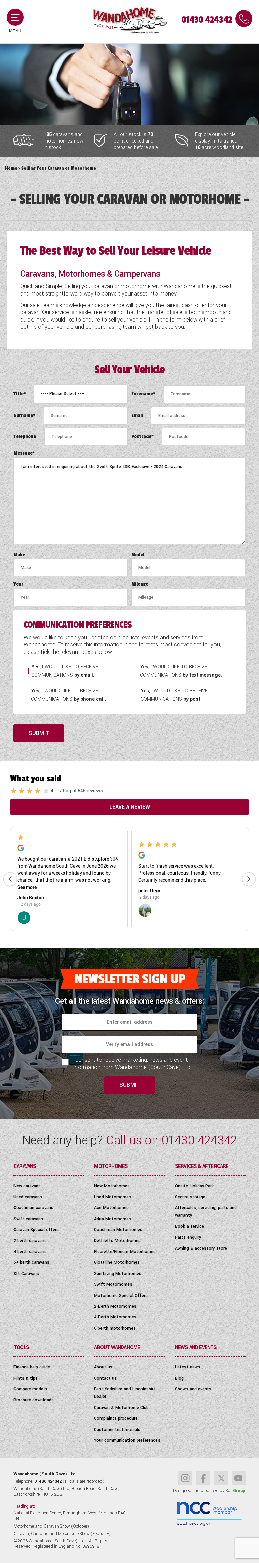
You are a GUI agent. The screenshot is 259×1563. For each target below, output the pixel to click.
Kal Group (235, 1491)
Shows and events (193, 1389)
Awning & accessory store (201, 1248)
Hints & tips (25, 1378)
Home (11, 168)
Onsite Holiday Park (194, 1186)
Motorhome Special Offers (121, 1295)
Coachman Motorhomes (118, 1230)
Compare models (30, 1389)
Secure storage (190, 1197)
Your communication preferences (127, 1440)
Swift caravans (28, 1219)
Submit (39, 733)
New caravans (27, 1186)
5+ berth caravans (31, 1262)
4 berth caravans (30, 1252)
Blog (179, 1378)
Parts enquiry (188, 1237)
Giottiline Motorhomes (117, 1262)
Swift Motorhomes (113, 1284)
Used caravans (27, 1197)
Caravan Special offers (36, 1230)
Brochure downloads (33, 1400)
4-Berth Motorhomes (115, 1317)
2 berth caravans (30, 1241)
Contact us (105, 1378)
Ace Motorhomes (111, 1208)
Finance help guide (31, 1367)
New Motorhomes (112, 1186)
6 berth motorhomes (115, 1328)
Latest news (187, 1367)
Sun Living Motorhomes (117, 1274)
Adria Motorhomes (112, 1219)
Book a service (189, 1226)
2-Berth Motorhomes (115, 1306)
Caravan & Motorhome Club (121, 1408)
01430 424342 (206, 19)
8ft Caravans (26, 1274)
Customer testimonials (117, 1430)
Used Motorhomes (112, 1197)
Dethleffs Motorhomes (117, 1241)
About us (103, 1367)
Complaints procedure (116, 1418)
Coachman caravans (33, 1208)
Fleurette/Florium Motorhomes (125, 1252)
